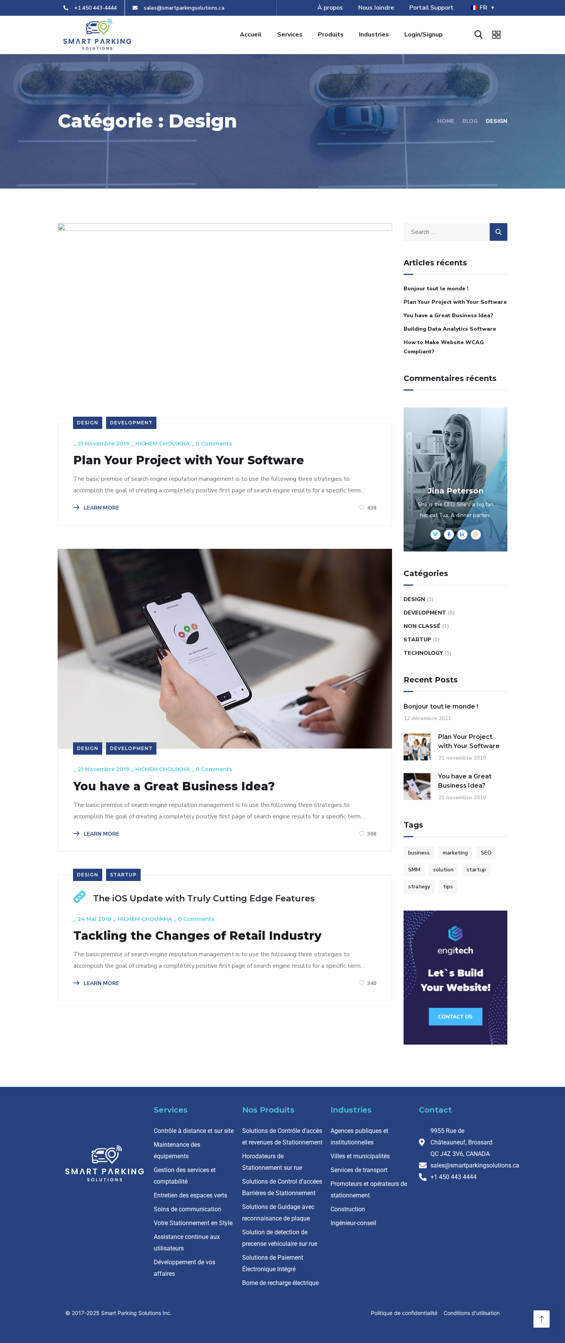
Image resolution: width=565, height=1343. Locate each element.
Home (445, 121)
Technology (423, 653)
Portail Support (431, 7)
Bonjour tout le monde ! (436, 288)
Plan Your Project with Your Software (188, 460)
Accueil (251, 34)
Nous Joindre (376, 7)
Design (87, 423)
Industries (374, 34)
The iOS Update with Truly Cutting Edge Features (204, 898)
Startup (123, 875)
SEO (486, 852)
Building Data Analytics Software (450, 329)
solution (443, 869)
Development (131, 423)
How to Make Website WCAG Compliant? (444, 347)
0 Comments (214, 443)
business (419, 852)
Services (289, 34)
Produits (331, 34)
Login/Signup (423, 34)
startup (476, 869)
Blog (470, 121)
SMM (414, 869)
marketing (455, 852)
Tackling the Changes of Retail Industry (197, 936)
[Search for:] (455, 232)
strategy (419, 886)
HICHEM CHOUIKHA (162, 443)
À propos (330, 7)
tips (448, 886)
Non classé (422, 626)
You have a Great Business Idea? (174, 786)
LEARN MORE (100, 508)
